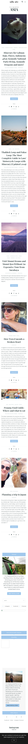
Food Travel (11, 404)
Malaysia (11, 413)
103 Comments (14, 295)
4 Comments (14, 536)
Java (11, 273)
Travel (3, 47)
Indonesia (12, 67)
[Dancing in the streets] (14, 661)
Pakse (12, 167)
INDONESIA (16, 47)
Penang (15, 413)
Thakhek (16, 167)
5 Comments (14, 108)
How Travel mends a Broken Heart (14, 340)
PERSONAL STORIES (12, 335)
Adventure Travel (9, 47)
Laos (10, 167)
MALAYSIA (16, 404)
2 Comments (14, 451)
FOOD (7, 404)
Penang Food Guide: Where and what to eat (14, 409)
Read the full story (12, 705)
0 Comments (14, 215)
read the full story (14, 593)
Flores (15, 67)
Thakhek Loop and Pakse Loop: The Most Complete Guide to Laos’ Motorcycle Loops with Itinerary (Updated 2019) (14, 158)
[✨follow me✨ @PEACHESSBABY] (23, 661)
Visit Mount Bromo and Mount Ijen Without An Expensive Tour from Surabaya (14, 265)
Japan (11, 491)
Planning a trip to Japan (14, 494)
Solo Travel (18, 257)
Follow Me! (14, 729)
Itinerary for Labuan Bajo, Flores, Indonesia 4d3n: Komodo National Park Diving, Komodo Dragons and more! (14, 58)
